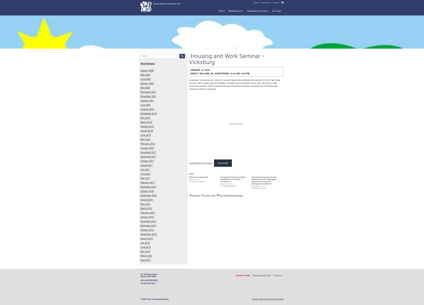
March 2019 (146, 122)
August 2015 (146, 238)
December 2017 (148, 152)
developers (195, 195)
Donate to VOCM (243, 275)
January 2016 (147, 216)
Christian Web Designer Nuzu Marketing (268, 299)
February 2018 (147, 143)
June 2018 (145, 134)
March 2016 (146, 208)
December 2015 (148, 221)
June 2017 (145, 173)
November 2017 (148, 156)
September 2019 (148, 113)
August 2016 (146, 199)
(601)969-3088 (151, 280)
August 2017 (146, 165)
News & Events (265, 3)
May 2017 (145, 178)
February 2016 (147, 212)
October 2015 (147, 229)
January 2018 (147, 147)
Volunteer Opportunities (261, 275)
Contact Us (276, 3)
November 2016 (148, 186)
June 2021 (145, 104)
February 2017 (147, 182)
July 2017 (145, 169)
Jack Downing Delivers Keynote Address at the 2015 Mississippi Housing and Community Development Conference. (263, 180)
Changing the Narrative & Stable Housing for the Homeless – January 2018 (233, 179)
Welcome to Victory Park (198, 177)
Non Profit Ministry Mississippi (231, 195)
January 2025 (147, 70)
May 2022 (145, 87)
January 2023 (147, 83)
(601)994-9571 (150, 283)
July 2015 (145, 242)
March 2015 (146, 255)
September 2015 (148, 234)
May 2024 (145, 74)
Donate (256, 3)
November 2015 (148, 225)
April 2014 (145, 259)
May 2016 (145, 203)
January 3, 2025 (209, 195)
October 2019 (147, 109)
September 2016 (148, 195)
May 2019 (145, 117)
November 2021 (148, 96)
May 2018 (145, 139)
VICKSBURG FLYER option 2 (200, 163)
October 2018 (147, 126)
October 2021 (147, 100)
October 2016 (147, 191)
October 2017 (147, 160)
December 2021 (148, 91)
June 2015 (145, 247)
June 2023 (145, 78)
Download (223, 163)
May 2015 (145, 251)
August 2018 (146, 130)
